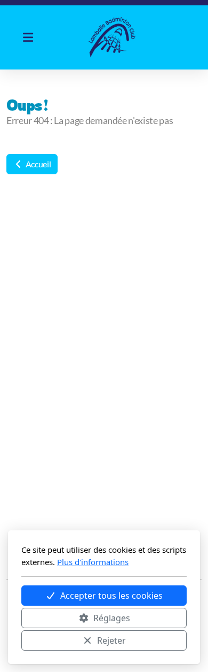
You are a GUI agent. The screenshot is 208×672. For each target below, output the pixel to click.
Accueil (37, 164)
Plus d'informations (93, 562)
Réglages (111, 618)
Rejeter (111, 640)
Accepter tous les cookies (111, 595)
